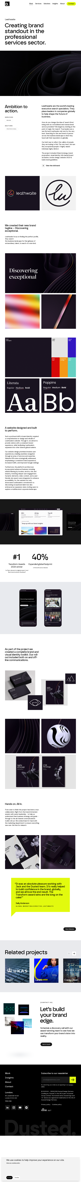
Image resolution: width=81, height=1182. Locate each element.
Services (38, 4)
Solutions (47, 4)
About (8, 1082)
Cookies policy (57, 1104)
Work (7, 1073)
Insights (9, 1078)
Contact (9, 1087)
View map (8, 1101)
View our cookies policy (13, 1163)
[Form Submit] (73, 1080)
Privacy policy (45, 1104)
